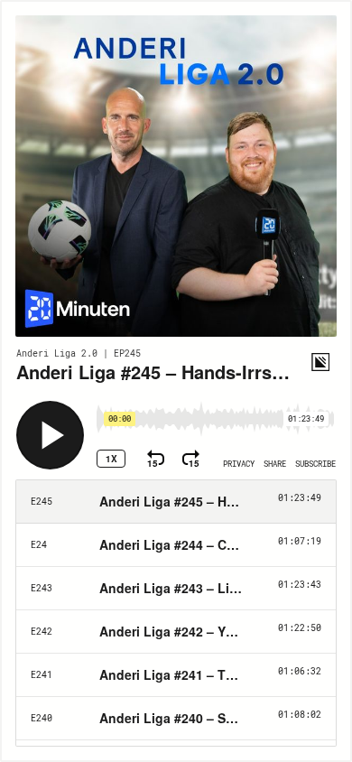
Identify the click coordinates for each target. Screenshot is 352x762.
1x (111, 458)
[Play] (50, 435)
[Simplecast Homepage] (320, 362)
